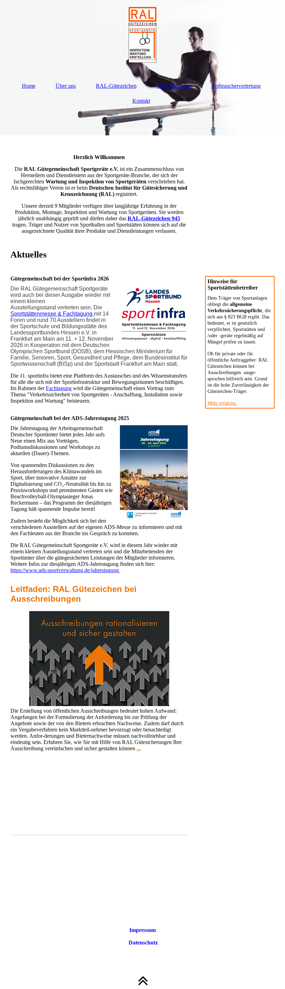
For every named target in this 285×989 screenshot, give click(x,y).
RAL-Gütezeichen (116, 86)
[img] (142, 35)
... (139, 748)
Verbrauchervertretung (236, 86)
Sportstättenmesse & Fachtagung (52, 314)
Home (28, 86)
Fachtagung (59, 388)
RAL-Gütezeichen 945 (154, 218)
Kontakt (141, 101)
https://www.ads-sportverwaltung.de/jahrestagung (65, 570)
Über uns (66, 86)
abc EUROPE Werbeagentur (154, 917)
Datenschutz (142, 943)
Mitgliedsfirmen (174, 86)
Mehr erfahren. (222, 403)
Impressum (142, 930)
